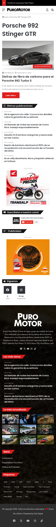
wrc (26, 496)
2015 (5, 482)
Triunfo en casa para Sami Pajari (20, 3)
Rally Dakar (8, 496)
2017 (20, 482)
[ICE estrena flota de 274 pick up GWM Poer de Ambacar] (28, 429)
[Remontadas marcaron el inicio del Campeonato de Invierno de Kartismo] (28, 439)
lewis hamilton (29, 487)
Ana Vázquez (9, 73)
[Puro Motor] (18, 9)
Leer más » (11, 95)
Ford (50, 482)
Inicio (6, 17)
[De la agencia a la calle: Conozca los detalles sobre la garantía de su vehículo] (10, 419)
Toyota (18, 496)
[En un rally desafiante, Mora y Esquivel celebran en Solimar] (45, 429)
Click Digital (38, 513)
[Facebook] (21, 348)
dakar (37, 482)
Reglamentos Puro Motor (12, 462)
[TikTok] (35, 348)
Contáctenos (7, 458)
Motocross (8, 492)
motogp (19, 492)
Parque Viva (30, 492)
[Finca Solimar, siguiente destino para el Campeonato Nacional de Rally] (45, 439)
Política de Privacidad (11, 467)
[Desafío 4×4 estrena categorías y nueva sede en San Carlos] (45, 419)
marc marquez (44, 487)
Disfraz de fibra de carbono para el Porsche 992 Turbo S (28, 79)
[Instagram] (31, 348)
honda (16, 487)
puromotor (43, 492)
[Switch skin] (47, 11)
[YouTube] (28, 348)
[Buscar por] (52, 11)
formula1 (7, 487)
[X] (24, 348)
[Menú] (3, 11)
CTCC (28, 482)
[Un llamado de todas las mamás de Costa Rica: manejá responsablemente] (28, 419)
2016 (13, 482)
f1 (43, 482)
